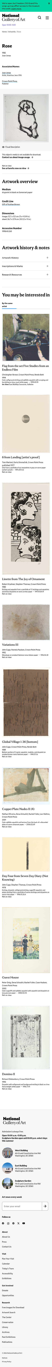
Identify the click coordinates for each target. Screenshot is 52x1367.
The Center (6, 1317)
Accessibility (7, 1273)
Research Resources (12, 274)
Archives (5, 1332)
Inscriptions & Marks (12, 266)
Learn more (16, 8)
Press (4, 1241)
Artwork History (10, 257)
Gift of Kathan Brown (11, 204)
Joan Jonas (6, 72)
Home (4, 31)
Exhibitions (6, 1278)
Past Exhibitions (8, 1337)
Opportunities (8, 1295)
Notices (4, 1358)
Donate (5, 1290)
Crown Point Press (9, 81)
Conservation (7, 1322)
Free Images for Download (13, 1307)
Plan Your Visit (8, 1258)
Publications (7, 1342)
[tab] (9, 305)
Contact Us (6, 1246)
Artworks (12, 31)
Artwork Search (8, 1312)
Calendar (6, 1263)
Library (5, 1327)
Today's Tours (8, 1268)
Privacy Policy (6, 1361)
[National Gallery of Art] (26, 1120)
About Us (6, 1236)
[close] (49, 3)
